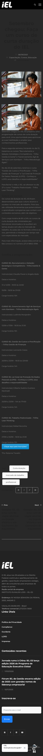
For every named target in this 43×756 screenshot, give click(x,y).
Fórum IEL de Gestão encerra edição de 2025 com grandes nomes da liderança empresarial (21, 681)
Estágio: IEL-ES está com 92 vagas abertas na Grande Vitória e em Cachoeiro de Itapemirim (10, 517)
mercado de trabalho (15, 475)
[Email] (35, 490)
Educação (32, 57)
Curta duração (19, 468)
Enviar (7, 719)
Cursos (24, 57)
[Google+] (30, 490)
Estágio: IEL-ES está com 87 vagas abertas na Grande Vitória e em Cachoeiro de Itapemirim (32, 517)
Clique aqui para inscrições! (15, 447)
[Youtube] (22, 732)
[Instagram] (5, 732)
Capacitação (14, 57)
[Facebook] (24, 490)
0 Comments (23, 60)
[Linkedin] (18, 490)
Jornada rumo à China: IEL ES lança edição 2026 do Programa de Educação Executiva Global (20, 663)
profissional (11, 482)
